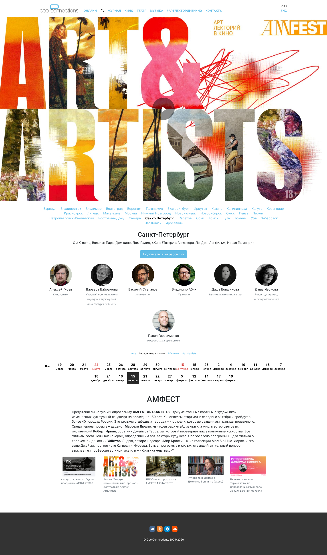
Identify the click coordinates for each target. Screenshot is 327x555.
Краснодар (275, 208)
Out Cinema (81, 242)
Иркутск (200, 208)
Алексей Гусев (60, 289)
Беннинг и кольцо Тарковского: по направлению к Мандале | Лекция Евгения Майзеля (246, 485)
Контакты (214, 10)
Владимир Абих (184, 289)
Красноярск (73, 213)
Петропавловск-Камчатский (71, 218)
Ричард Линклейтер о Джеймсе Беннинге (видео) (205, 479)
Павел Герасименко (163, 335)
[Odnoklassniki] (160, 529)
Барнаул (49, 208)
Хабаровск (269, 218)
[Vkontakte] (152, 529)
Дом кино (123, 242)
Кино (129, 10)
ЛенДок (202, 242)
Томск (213, 218)
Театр (141, 10)
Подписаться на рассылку (163, 254)
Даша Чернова (266, 289)
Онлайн (90, 10)
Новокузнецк (185, 213)
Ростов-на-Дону (111, 218)
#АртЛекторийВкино (184, 10)
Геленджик (154, 208)
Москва (131, 213)
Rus (284, 6)
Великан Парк (103, 242)
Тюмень (240, 218)
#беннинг (174, 353)
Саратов (185, 218)
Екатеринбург (178, 208)
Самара (135, 218)
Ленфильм (217, 242)
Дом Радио (141, 242)
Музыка (156, 10)
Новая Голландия (240, 242)
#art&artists (189, 353)
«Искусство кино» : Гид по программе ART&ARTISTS (77, 481)
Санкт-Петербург (159, 218)
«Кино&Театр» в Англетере (173, 242)
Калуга (257, 208)
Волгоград (114, 208)
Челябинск (153, 223)
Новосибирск (211, 213)
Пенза (243, 213)
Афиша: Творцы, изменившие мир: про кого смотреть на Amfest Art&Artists (120, 485)
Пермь (258, 213)
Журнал (114, 10)
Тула (226, 218)
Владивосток (71, 208)
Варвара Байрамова (102, 289)
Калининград (237, 208)
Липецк (93, 213)
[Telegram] (167, 529)
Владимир (94, 208)
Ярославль (174, 223)
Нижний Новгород (156, 213)
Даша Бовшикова (225, 289)
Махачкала (111, 213)
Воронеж (134, 208)
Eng (284, 10)
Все (47, 366)
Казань (217, 208)
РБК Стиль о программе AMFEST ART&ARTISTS (161, 481)
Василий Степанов (142, 289)
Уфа (254, 218)
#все (133, 353)
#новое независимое (152, 353)
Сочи (200, 218)
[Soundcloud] (175, 529)
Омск (230, 213)
